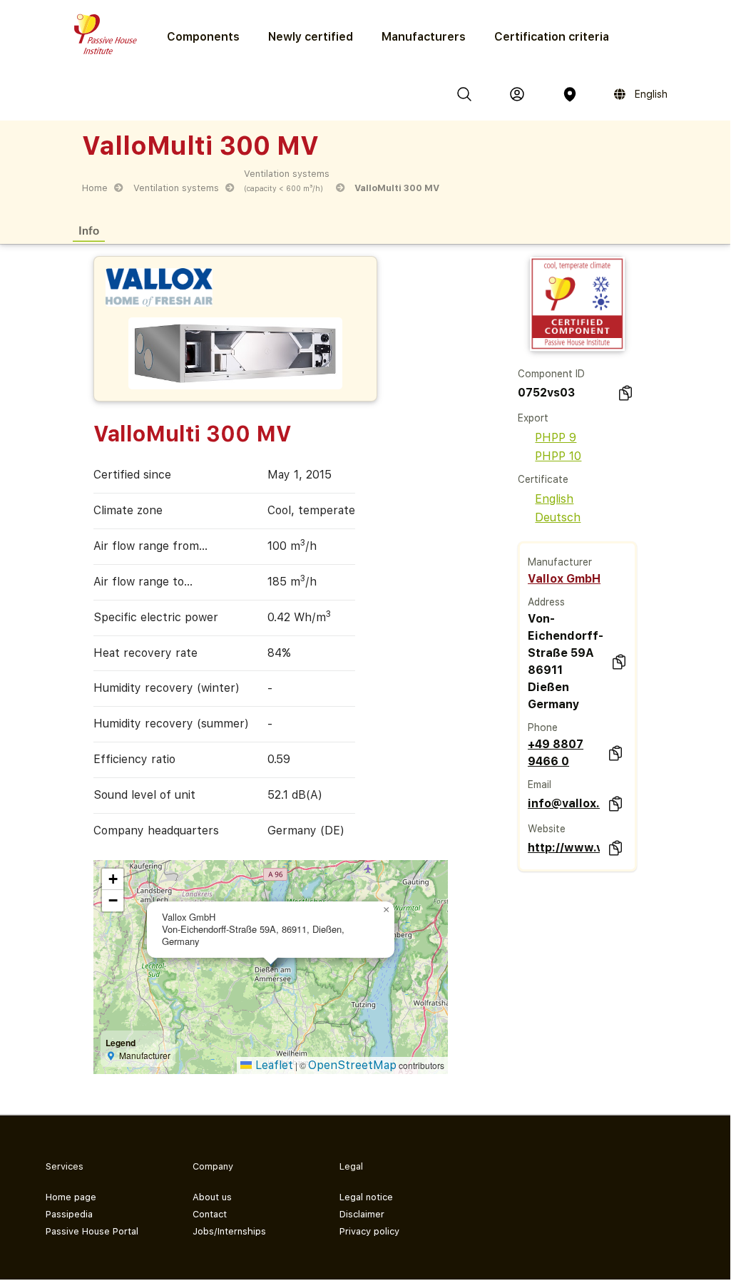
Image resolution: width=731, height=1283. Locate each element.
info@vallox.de (564, 803)
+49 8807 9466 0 (555, 752)
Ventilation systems (176, 188)
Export (533, 418)
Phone (543, 727)
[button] (385, 910)
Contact (210, 1214)
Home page (71, 1197)
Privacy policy (369, 1231)
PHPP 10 (558, 456)
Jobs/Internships (229, 1231)
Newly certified (310, 37)
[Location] (569, 94)
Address (546, 602)
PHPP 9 (555, 437)
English (554, 499)
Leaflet (272, 1065)
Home (95, 188)
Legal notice (366, 1197)
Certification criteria (551, 37)
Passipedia (69, 1214)
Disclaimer (361, 1214)
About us (212, 1197)
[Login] (517, 94)
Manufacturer (560, 562)
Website (547, 828)
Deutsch (558, 517)
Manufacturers (424, 37)
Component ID (551, 373)
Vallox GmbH (564, 579)
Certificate (543, 479)
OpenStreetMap (352, 1065)
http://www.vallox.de (564, 847)
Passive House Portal (92, 1231)
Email (539, 784)
